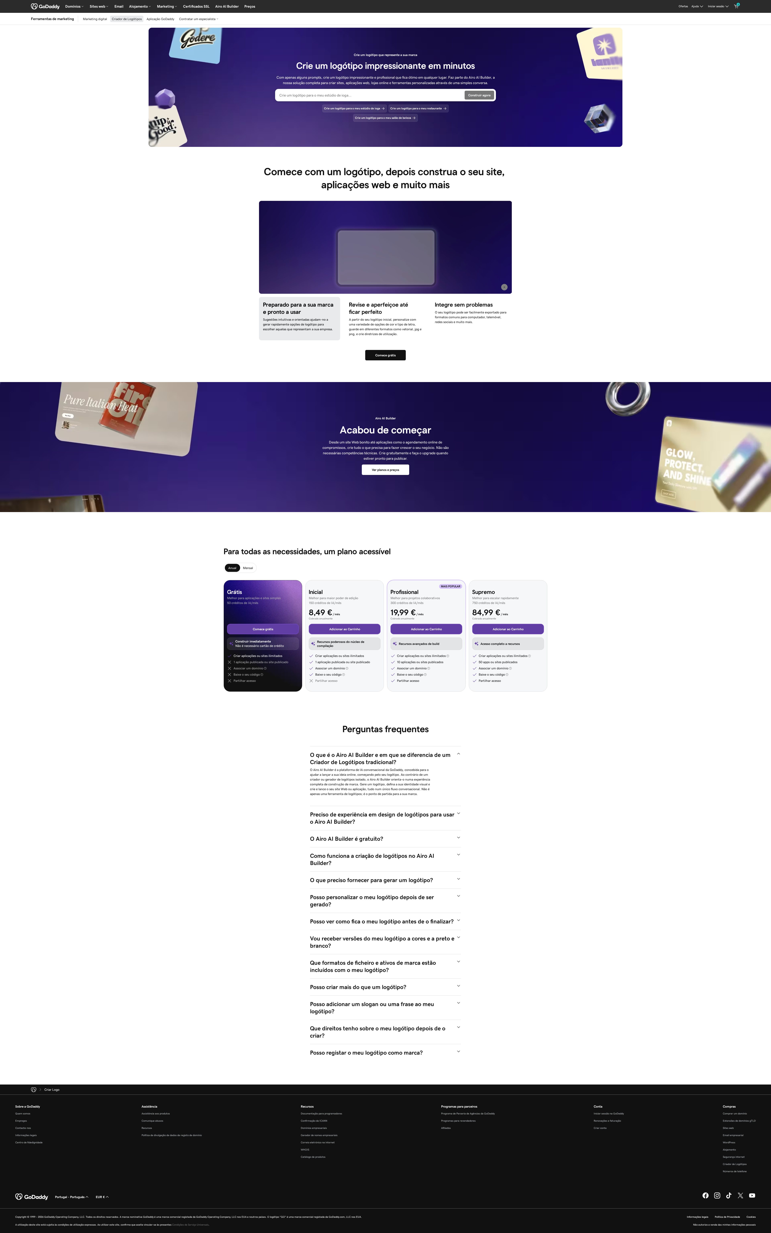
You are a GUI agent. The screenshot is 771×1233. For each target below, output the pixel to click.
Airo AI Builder (227, 6)
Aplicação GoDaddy (160, 18)
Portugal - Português (70, 1196)
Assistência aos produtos (156, 1113)
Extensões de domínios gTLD (739, 1120)
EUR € (100, 1196)
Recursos (147, 1128)
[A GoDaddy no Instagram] (717, 1197)
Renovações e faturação (607, 1120)
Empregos (21, 1120)
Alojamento (729, 1149)
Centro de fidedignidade (29, 1142)
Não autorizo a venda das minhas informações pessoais (724, 1224)
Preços (249, 6)
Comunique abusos (152, 1120)
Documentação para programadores (321, 1113)
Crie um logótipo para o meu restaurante (416, 108)
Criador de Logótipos (127, 18)
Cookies (751, 1217)
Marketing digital (95, 18)
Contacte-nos (23, 1128)
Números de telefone (735, 1171)
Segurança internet (734, 1157)
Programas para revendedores (458, 1120)
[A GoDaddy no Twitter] (740, 1197)
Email (118, 6)
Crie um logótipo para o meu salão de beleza (383, 117)
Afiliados (446, 1128)
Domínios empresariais (314, 1128)
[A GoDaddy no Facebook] (705, 1197)
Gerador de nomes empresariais (319, 1135)
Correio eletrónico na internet (318, 1142)
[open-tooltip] (264, 668)
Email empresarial (733, 1135)
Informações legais (26, 1135)
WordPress (729, 1142)
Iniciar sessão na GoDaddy (609, 1113)
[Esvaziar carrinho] (736, 6)
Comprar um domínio (735, 1113)
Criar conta (600, 1128)
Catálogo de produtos (313, 1157)
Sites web (728, 1128)
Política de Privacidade (727, 1217)
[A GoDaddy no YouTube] (752, 1197)
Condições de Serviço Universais (190, 1224)
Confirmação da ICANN (314, 1120)
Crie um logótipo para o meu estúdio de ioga (352, 108)
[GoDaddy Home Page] (32, 1196)
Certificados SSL (196, 6)
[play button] (504, 287)
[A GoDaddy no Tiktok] (728, 1197)
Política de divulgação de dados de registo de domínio (172, 1135)
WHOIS (305, 1149)
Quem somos (22, 1113)
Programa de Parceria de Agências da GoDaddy (468, 1113)
